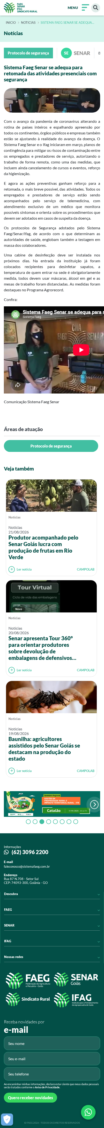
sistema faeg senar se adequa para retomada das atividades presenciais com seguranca (67, 22)
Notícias (14, 517)
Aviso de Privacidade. (47, 1087)
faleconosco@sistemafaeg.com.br (27, 866)
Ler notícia (24, 569)
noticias (28, 22)
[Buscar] (95, 7)
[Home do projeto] (20, 7)
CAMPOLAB (85, 569)
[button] (94, 804)
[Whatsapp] (88, 1112)
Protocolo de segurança (51, 446)
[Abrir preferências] (7, 1119)
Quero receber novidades (30, 1097)
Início (11, 22)
